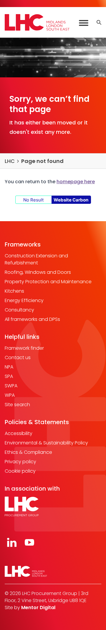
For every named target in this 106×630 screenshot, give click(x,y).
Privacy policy (20, 461)
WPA (10, 395)
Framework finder (24, 348)
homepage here (76, 181)
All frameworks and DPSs (32, 319)
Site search (17, 404)
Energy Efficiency (24, 300)
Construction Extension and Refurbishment (36, 259)
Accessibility (18, 433)
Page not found (42, 161)
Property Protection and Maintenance (48, 281)
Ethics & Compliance (28, 452)
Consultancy (19, 309)
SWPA (11, 385)
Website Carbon (71, 200)
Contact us (18, 357)
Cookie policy (20, 471)
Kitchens (14, 291)
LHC (10, 161)
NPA (9, 367)
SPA (9, 376)
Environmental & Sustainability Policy (46, 442)
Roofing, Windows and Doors (38, 272)
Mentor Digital (38, 607)
